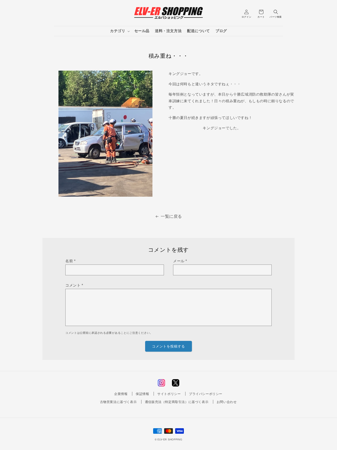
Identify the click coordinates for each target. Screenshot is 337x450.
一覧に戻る (171, 216)
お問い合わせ (227, 402)
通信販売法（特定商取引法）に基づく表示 (176, 402)
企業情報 (120, 394)
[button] (119, 31)
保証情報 (142, 394)
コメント (74, 285)
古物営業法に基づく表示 (118, 402)
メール (180, 261)
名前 (70, 261)
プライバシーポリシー (205, 394)
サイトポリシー (169, 394)
